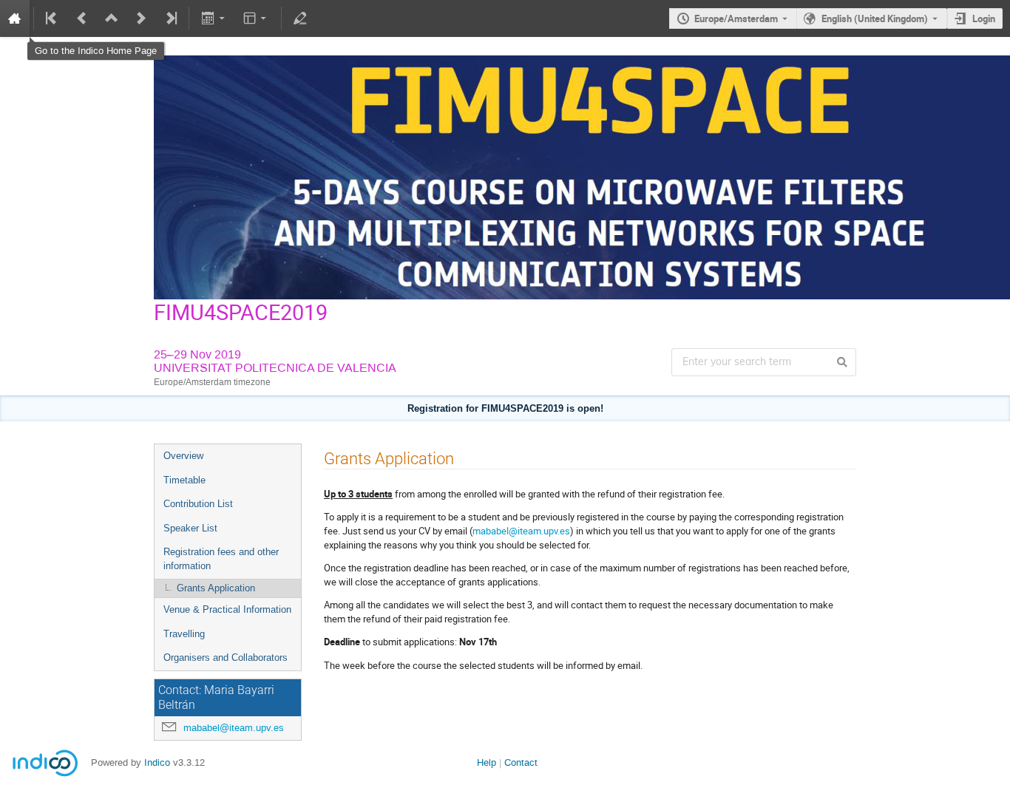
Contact (521, 762)
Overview (183, 455)
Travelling (184, 633)
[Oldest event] (52, 18)
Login (983, 18)
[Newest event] (170, 18)
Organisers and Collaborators (225, 657)
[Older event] (82, 18)
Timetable (184, 480)
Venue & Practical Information (227, 609)
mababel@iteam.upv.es (233, 727)
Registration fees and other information (221, 558)
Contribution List (198, 503)
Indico (157, 762)
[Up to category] (111, 18)
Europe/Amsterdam (736, 18)
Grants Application (216, 588)
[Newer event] (141, 18)
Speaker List (190, 528)
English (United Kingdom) (874, 18)
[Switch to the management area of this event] (300, 18)
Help (486, 762)
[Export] (214, 18)
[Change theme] (256, 18)
